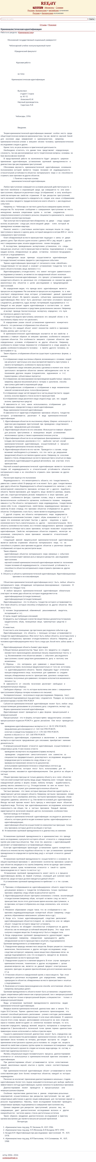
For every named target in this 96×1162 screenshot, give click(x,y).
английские (54, 11)
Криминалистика (25, 33)
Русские (31, 11)
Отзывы (43, 25)
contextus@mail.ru (10, 1158)
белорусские (41, 11)
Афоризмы (49, 8)
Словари (59, 8)
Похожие (52, 25)
